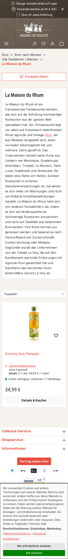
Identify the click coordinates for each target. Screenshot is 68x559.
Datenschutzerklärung (16, 533)
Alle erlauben (34, 552)
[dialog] (34, 521)
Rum (48, 135)
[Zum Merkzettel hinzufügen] (56, 335)
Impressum (39, 533)
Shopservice (12, 440)
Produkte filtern (36, 76)
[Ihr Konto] (52, 43)
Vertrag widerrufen (34, 461)
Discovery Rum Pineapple (22, 354)
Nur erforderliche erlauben (34, 546)
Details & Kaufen (34, 400)
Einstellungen (11, 538)
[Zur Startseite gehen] (34, 29)
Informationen (14, 448)
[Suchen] (34, 43)
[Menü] (6, 43)
